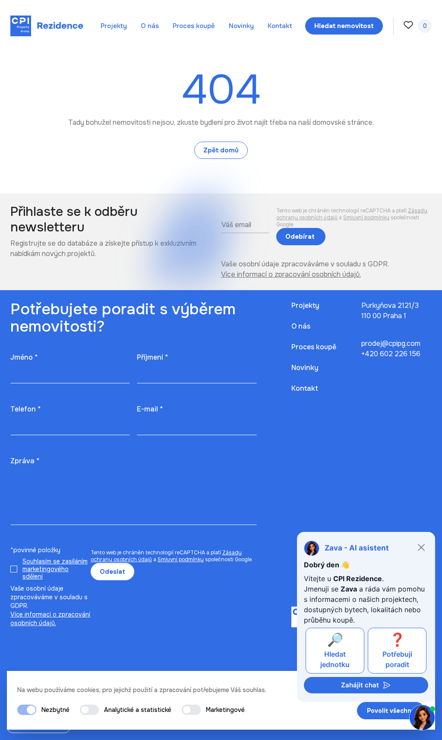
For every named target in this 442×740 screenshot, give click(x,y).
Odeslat (112, 571)
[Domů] (46, 26)
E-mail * (150, 409)
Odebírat (300, 236)
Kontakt (280, 26)
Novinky (241, 26)
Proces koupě (194, 26)
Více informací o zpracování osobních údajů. (291, 274)
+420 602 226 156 (390, 353)
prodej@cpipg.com (390, 343)
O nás (150, 26)
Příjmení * (152, 357)
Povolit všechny (391, 711)
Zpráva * (24, 460)
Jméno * (24, 357)
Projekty (114, 26)
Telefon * (25, 409)
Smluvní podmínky (366, 217)
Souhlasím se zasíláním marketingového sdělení (55, 568)
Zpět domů (221, 150)
